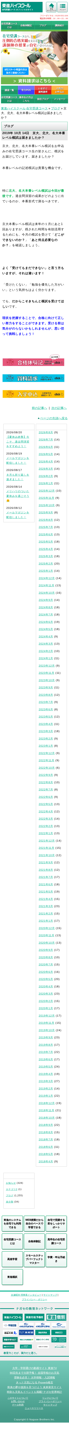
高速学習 (12, 1259)
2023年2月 (46, 738)
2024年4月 (46, 636)
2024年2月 (46, 651)
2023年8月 (46, 694)
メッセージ (59, 99)
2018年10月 (47, 1117)
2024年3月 (46, 643)
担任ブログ (43, 99)
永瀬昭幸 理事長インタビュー (26, 1295)
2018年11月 (46, 1110)
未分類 (9, 1201)
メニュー (63, 9)
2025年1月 (46, 570)
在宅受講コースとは (9, 25)
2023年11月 (46, 672)
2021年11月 (46, 847)
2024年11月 (46, 585)
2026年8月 (46, 432)
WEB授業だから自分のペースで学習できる (34, 1223)
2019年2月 (46, 1088)
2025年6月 (46, 534)
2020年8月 (46, 957)
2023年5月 (46, 716)
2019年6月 (46, 1059)
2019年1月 (46, 1095)
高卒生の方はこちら (26, 99)
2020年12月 (47, 928)
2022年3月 (46, 818)
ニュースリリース (34, 1408)
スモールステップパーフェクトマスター (34, 1259)
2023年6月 (46, 709)
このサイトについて (17, 1398)
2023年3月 (46, 731)
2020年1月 (46, 1008)
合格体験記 (26, 25)
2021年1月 (46, 920)
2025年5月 (46, 541)
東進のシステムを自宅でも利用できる (12, 1223)
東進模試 (12, 1276)
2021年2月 (46, 913)
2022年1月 (46, 833)
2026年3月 (46, 468)
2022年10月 (47, 767)
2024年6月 (46, 621)
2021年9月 (46, 862)
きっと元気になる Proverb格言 (34, 1382)
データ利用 (18, 1404)
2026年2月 (46, 476)
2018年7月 (46, 1139)
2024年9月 (46, 599)
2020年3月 (46, 993)
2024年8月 (46, 607)
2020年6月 (46, 971)
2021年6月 (46, 884)
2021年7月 (46, 877)
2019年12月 (47, 1015)
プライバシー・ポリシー (34, 1299)
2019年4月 (46, 1073)
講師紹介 (59, 25)
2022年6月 (46, 796)
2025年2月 (46, 563)
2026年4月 (46, 461)
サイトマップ (50, 1295)
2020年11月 (46, 935)
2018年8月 (46, 1132)
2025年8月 (46, 519)
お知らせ (11, 1183)
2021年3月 (46, 906)
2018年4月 (46, 1161)
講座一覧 (9, 90)
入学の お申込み (59, 90)
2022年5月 (46, 804)
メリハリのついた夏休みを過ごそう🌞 (17, 496)
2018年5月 (46, 1154)
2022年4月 (46, 811)
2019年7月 (46, 1051)
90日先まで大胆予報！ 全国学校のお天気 (34, 1372)
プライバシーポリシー (50, 1401)
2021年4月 (46, 898)
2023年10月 (47, 680)
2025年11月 (46, 497)
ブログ (42, 25)
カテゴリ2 (11, 1189)
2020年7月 (46, 964)
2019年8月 (46, 1044)
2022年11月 (46, 760)
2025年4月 (46, 549)
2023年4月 (46, 723)
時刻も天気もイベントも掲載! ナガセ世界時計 (34, 1392)
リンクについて (50, 1398)
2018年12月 (47, 1103)
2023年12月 (47, 665)
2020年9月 (46, 949)
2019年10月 (47, 1030)
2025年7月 (46, 527)
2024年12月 (47, 578)
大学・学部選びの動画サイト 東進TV (34, 1368)
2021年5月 (46, 891)
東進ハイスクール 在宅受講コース (24, 108)
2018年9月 (46, 1124)
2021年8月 (46, 869)
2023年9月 (46, 687)
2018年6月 (46, 1146)
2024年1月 (46, 658)
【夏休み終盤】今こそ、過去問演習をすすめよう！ (17, 441)
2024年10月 (47, 592)
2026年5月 (46, 454)
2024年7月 (46, 614)
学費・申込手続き (56, 1259)
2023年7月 (46, 702)
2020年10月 (47, 942)
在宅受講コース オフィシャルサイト (17, 10)
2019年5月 (46, 1066)
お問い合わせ (18, 1401)
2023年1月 (46, 745)
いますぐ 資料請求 (43, 90)
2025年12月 (47, 490)
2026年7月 (46, 439)
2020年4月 (46, 986)
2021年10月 (47, 855)
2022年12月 (47, 753)
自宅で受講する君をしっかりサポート (56, 1223)
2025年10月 (47, 505)
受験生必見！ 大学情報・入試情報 (34, 1377)
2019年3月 (46, 1081)
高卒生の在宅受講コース (56, 1241)
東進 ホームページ (51, 9)
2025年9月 (46, 512)
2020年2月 (46, 1001)
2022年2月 (46, 826)
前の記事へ (39, 408)
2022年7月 (46, 789)
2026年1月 (46, 483)
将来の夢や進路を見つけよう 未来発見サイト (34, 1387)
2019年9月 (46, 1037)
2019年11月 (46, 1022)
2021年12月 (47, 840)
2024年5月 (46, 629)
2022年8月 (46, 782)
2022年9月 (46, 774)
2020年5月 (46, 979)
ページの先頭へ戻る (54, 418)
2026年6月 (46, 446)
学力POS (26, 90)
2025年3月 (46, 556)
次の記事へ (59, 408)
